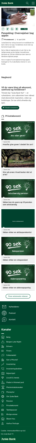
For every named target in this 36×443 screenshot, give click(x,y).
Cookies (3, 431)
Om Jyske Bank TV (7, 434)
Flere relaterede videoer (18, 296)
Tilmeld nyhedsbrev (11, 108)
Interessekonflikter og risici (16, 431)
